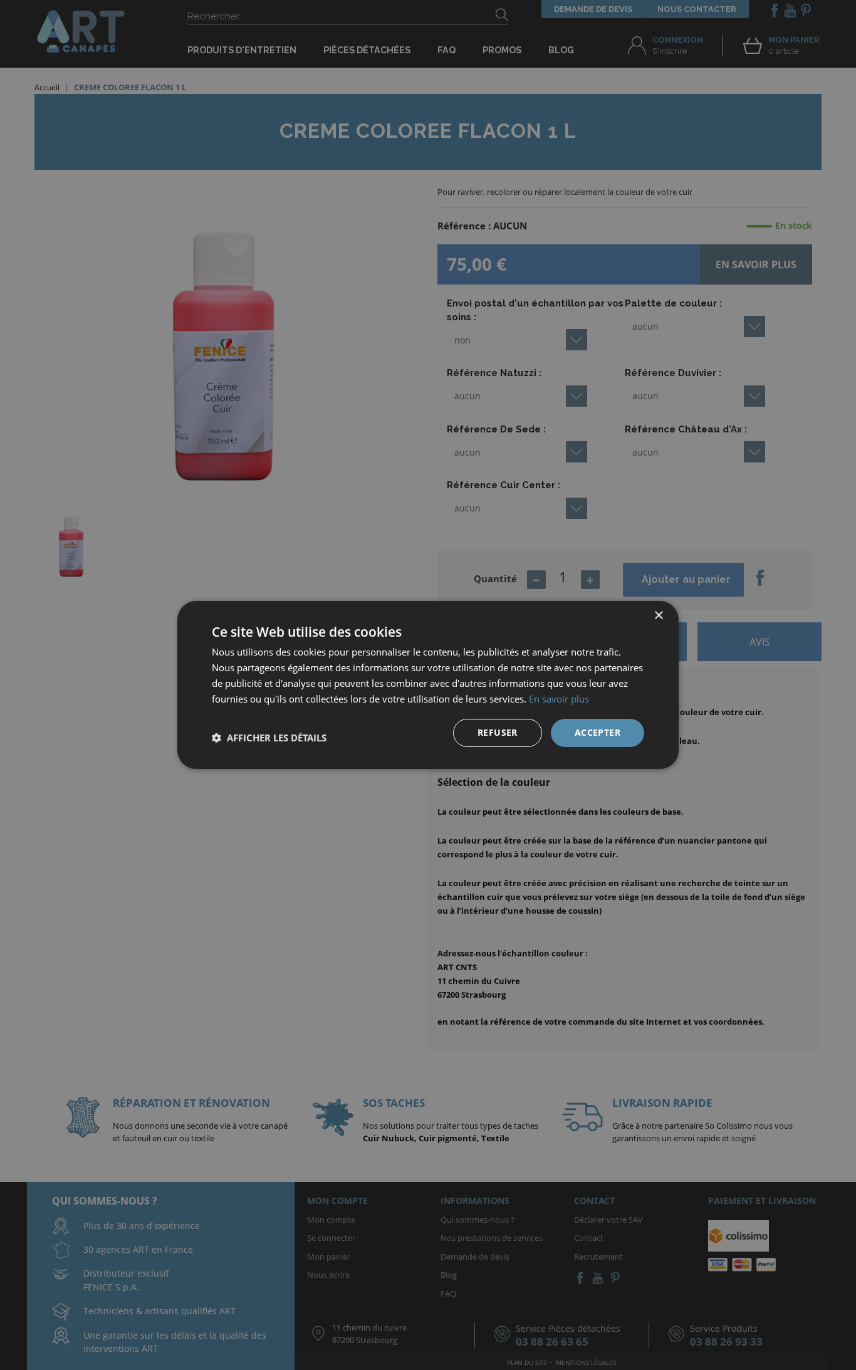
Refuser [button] (498, 732)
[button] (269, 737)
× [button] (658, 615)
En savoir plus (559, 699)
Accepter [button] (597, 732)
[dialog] (428, 685)
